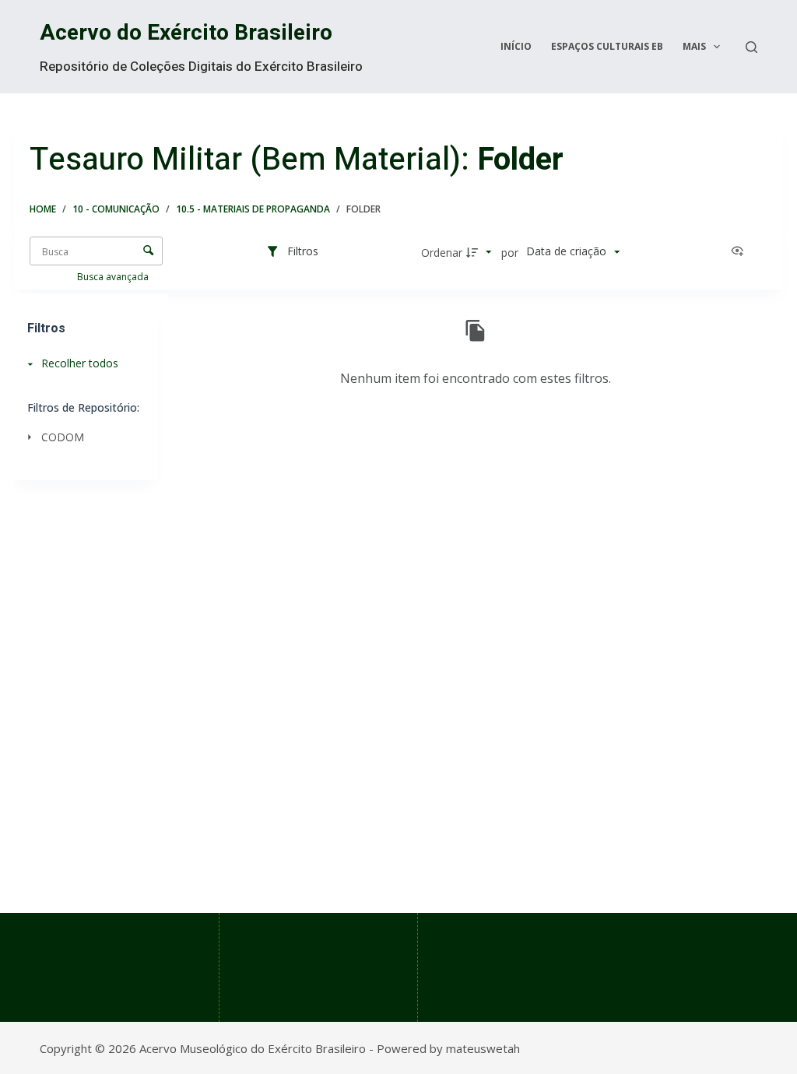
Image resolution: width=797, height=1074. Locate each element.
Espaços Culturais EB (607, 46)
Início (516, 46)
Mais (694, 46)
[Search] (751, 47)
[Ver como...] (741, 252)
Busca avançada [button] (114, 276)
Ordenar (441, 252)
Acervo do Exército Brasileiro (186, 33)
